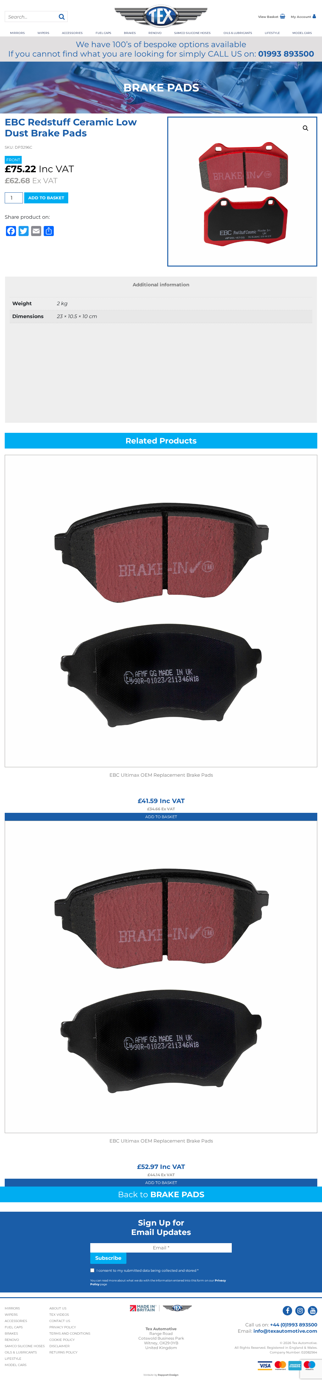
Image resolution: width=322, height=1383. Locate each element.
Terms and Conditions (69, 1333)
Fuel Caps (103, 33)
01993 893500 (286, 53)
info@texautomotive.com (285, 1331)
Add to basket (46, 197)
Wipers (43, 33)
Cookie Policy (62, 1340)
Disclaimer (59, 1346)
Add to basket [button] (161, 816)
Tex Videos (59, 1315)
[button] (305, 128)
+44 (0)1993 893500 (293, 1325)
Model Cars (302, 33)
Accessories (72, 33)
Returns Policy (63, 1352)
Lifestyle (272, 33)
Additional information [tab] (161, 285)
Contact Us (59, 1321)
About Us (57, 1308)
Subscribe (108, 1258)
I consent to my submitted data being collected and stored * (147, 1270)
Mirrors (17, 33)
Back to (161, 1194)
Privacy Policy (62, 1327)
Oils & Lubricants (238, 33)
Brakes (130, 33)
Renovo (155, 33)
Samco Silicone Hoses (192, 33)
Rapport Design (168, 1374)
